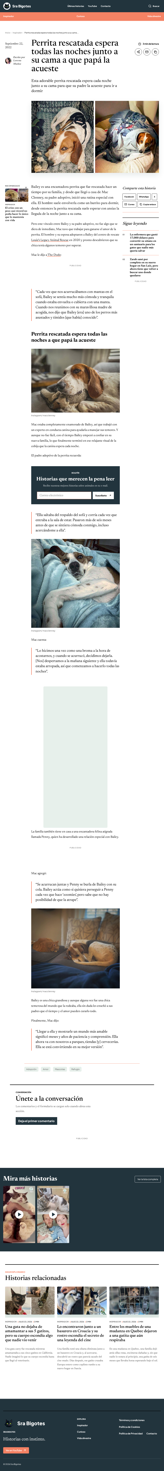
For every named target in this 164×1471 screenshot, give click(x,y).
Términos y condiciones (131, 1420)
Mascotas (60, 1069)
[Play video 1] (19, 1214)
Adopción (31, 1069)
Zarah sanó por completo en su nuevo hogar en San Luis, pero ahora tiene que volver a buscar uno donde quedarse (144, 267)
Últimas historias (75, 6)
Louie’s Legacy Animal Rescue (50, 240)
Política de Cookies (129, 1426)
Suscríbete (103, 495)
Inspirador (8, 16)
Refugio (75, 1069)
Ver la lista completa (147, 1179)
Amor (46, 1069)
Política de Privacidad (131, 1433)
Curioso (81, 16)
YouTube (92, 6)
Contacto (106, 6)
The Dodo (54, 255)
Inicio (7, 32)
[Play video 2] (53, 1214)
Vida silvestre (154, 16)
